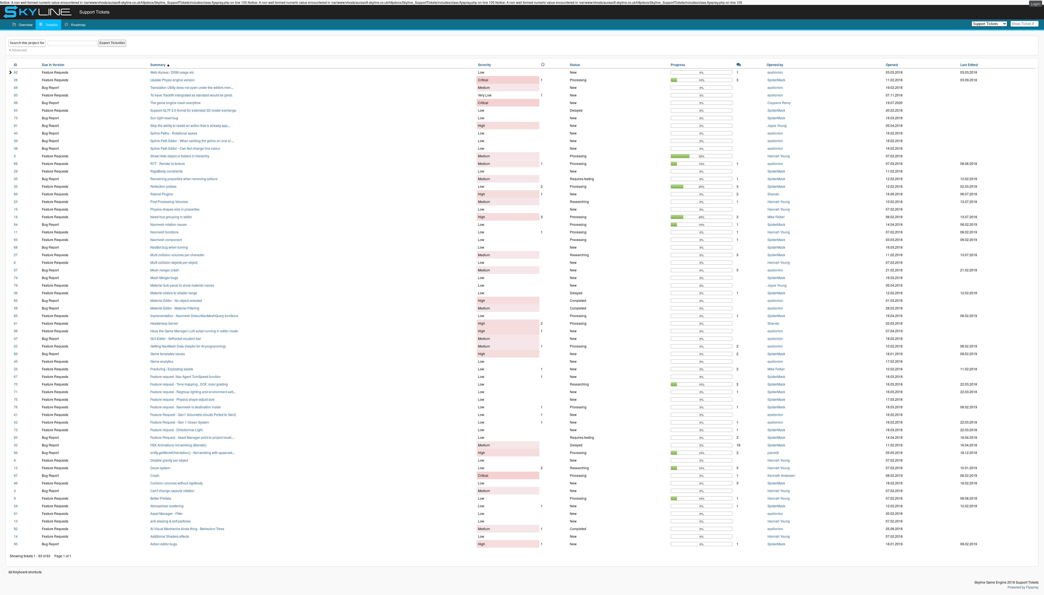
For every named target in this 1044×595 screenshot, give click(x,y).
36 (16, 292)
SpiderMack (776, 79)
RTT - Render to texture (167, 163)
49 (16, 87)
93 (16, 95)
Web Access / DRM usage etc (172, 72)
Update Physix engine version (172, 79)
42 (16, 422)
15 (16, 209)
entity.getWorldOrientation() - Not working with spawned (191, 452)
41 (16, 414)
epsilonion (775, 72)
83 (16, 437)
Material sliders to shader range (173, 292)
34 (16, 505)
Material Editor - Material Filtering (174, 308)
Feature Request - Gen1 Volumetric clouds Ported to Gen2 (193, 414)
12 (16, 467)
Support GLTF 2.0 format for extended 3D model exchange (193, 110)
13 (16, 521)
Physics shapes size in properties (175, 209)
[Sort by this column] (543, 64)
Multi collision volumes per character (177, 254)
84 (16, 224)
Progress (678, 64)
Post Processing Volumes (169, 201)
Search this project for (27, 43)
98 (16, 330)
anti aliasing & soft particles (170, 521)
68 (16, 247)
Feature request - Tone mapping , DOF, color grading (189, 384)
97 (16, 475)
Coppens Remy (779, 102)
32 (16, 445)
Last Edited (969, 64)
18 (16, 216)
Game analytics (161, 361)
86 (16, 452)
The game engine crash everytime (175, 102)
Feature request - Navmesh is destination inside (185, 407)
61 (16, 323)
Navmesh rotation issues (168, 224)
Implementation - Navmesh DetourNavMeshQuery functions (194, 315)
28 (16, 171)
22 (16, 346)
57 (16, 270)
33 (16, 186)
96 (16, 353)
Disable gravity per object (169, 460)
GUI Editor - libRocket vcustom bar (175, 338)
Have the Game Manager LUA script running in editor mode (194, 330)
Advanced (19, 50)
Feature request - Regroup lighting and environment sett (191, 391)
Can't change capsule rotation (172, 490)
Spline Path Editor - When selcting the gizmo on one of (190, 140)
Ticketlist (51, 24)
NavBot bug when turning (169, 247)
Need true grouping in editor (171, 216)
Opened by (775, 64)
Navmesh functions (164, 232)
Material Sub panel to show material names (182, 285)
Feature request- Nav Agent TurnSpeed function (185, 376)
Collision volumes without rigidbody (176, 483)
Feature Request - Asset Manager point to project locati (190, 437)
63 (16, 239)
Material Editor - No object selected (176, 300)
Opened (892, 64)
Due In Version (53, 64)
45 (16, 361)
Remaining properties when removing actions (183, 178)
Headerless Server (164, 323)
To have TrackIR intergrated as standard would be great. (191, 95)
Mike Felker (776, 216)
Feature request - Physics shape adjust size (182, 399)
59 (16, 308)
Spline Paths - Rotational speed (173, 133)
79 (16, 285)
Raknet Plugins (161, 194)
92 (16, 528)
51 (16, 513)
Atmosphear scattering (167, 505)
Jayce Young (777, 125)
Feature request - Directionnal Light (176, 429)
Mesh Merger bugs (164, 277)
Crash (154, 475)
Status (575, 64)
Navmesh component (166, 239)
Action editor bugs (163, 543)
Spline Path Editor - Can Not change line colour (185, 148)
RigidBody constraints (166, 171)
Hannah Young (779, 156)
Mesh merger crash (164, 270)
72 (16, 429)
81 (16, 125)
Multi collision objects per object (173, 262)
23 (16, 201)
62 (16, 72)
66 (16, 163)
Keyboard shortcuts (27, 571)
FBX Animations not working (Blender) (178, 445)
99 (16, 102)
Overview (26, 24)
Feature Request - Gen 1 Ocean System (179, 422)
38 (16, 148)
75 (16, 399)
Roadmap (78, 24)
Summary (158, 64)
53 (16, 110)
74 (16, 277)
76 (16, 407)
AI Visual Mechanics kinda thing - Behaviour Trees (187, 528)
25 (16, 369)
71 (16, 391)
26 (16, 79)
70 (16, 384)
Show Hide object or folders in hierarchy (179, 156)
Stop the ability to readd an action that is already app (189, 125)
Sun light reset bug (164, 117)
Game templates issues (167, 353)
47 (16, 338)
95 (16, 543)
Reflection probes (163, 186)
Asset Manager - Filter (166, 513)
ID (15, 64)
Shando (773, 194)
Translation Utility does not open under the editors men (190, 87)
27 (16, 254)
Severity (484, 64)
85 (16, 315)
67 (16, 376)
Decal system (160, 467)
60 (16, 300)
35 (16, 178)
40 (16, 133)
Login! (1035, 3)
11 (16, 232)
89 (16, 194)
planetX (773, 452)
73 (16, 117)
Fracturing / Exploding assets (171, 369)
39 (16, 140)
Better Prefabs (160, 498)
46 (16, 483)
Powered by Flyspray (1023, 587)
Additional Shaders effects (169, 536)
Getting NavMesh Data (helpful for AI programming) (188, 346)
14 (16, 536)
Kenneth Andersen (781, 475)
